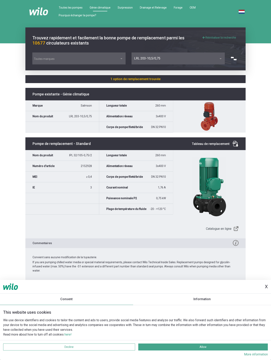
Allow (203, 346)
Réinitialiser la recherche (220, 37)
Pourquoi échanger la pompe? (77, 15)
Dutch (242, 12)
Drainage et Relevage (153, 7)
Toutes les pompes (71, 7)
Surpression (125, 7)
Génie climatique (100, 7)
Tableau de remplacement (211, 144)
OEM (193, 7)
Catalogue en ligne (219, 229)
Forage (178, 7)
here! (68, 334)
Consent (66, 299)
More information (256, 354)
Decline (69, 346)
